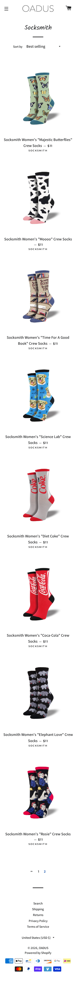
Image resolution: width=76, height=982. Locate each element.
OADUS (43, 948)
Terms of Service (38, 927)
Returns (38, 915)
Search (38, 903)
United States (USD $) (36, 938)
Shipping (38, 909)
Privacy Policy (38, 921)
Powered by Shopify (38, 953)
